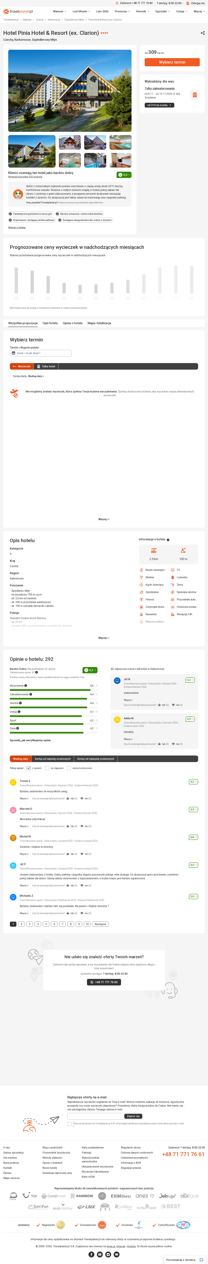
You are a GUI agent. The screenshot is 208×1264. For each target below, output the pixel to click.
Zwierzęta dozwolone (156, 606)
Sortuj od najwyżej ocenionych (95, 758)
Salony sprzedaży (13, 1152)
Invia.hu (131, 1246)
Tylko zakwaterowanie (160, 88)
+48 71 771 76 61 (183, 1154)
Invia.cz (111, 1246)
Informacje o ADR (131, 1162)
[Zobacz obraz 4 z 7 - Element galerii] (121, 142)
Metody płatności (52, 1157)
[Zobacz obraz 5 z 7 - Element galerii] (70, 160)
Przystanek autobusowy (187, 599)
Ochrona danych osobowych (137, 1152)
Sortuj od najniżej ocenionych (53, 758)
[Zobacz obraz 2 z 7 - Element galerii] (70, 142)
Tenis (180, 584)
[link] (81, 11)
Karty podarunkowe (93, 1147)
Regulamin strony (131, 1147)
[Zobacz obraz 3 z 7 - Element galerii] (95, 142)
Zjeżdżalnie (152, 592)
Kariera (7, 1173)
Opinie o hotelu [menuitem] (73, 323)
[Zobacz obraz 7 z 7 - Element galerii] (121, 160)
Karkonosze (54, 19)
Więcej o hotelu (17, 227)
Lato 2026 (102, 11)
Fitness (150, 599)
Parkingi (86, 1152)
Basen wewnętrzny (156, 570)
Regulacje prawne (131, 1167)
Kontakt (7, 1167)
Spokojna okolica (186, 592)
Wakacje (27, 19)
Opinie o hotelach (52, 1162)
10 (88, 924)
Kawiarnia (151, 614)
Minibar (150, 577)
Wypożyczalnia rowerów (156, 621)
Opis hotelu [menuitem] (50, 323)
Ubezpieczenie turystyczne (97, 1166)
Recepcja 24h (184, 614)
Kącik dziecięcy (155, 584)
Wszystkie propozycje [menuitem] (23, 323)
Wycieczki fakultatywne (95, 1171)
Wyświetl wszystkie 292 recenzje (25, 176)
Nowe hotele (49, 1167)
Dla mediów (10, 1157)
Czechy (40, 19)
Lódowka (182, 577)
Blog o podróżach (52, 1147)
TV (178, 570)
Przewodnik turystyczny (56, 1152)
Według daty (20, 758)
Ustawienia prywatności (134, 1157)
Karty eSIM (88, 1176)
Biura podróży (11, 1162)
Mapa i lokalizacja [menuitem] (99, 323)
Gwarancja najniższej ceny (57, 1173)
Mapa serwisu (11, 1178)
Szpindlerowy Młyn (74, 19)
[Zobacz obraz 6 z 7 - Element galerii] (95, 160)
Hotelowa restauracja (187, 606)
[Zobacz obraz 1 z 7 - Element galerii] (32, 151)
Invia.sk (120, 1246)
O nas (6, 1147)
